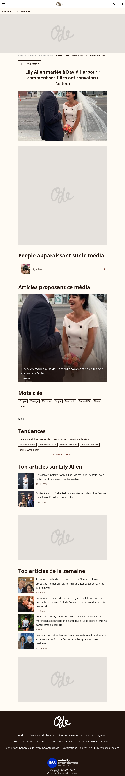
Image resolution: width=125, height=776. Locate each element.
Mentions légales (95, 735)
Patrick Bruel (60, 439)
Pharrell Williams (68, 444)
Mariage (34, 401)
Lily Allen (30, 55)
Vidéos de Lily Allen (44, 55)
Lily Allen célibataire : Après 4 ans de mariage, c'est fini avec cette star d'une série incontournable (70, 477)
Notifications (69, 748)
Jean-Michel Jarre (48, 444)
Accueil (21, 55)
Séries (22, 406)
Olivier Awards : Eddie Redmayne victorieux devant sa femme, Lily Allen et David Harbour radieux (71, 495)
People (58, 401)
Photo (97, 401)
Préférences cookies (107, 748)
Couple (23, 401)
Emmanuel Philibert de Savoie (34, 439)
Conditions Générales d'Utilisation (36, 735)
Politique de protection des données (87, 741)
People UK (70, 401)
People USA (84, 401)
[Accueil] (59, 4)
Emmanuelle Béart (79, 439)
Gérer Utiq (86, 748)
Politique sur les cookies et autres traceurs (38, 741)
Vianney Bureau (27, 444)
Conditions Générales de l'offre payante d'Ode (32, 748)
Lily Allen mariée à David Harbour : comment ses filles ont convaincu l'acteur (62, 371)
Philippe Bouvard (89, 444)
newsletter (121, 4)
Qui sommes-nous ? (70, 735)
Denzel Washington (29, 449)
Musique (46, 401)
